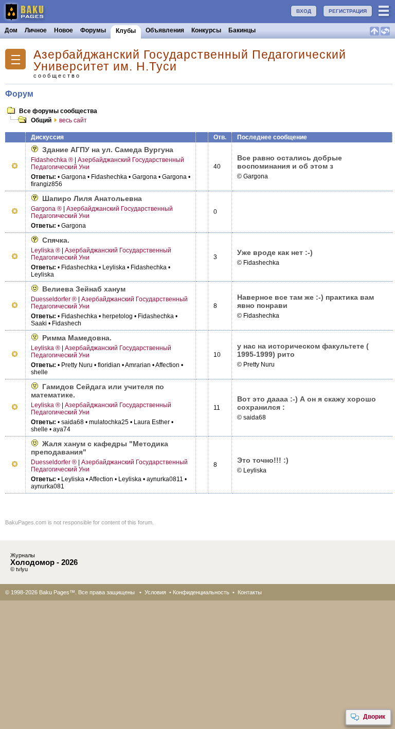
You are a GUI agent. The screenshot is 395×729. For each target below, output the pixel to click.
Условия (155, 592)
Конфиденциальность (201, 592)
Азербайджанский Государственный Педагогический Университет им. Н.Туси (189, 60)
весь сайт (73, 120)
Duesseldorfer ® (54, 299)
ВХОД (303, 11)
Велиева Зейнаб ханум (83, 289)
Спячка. (55, 240)
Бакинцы (242, 30)
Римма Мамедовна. (77, 338)
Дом (11, 30)
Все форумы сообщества (58, 111)
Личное (36, 30)
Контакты (250, 592)
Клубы (126, 30)
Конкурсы (206, 30)
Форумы (93, 30)
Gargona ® (46, 208)
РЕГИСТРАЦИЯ (348, 11)
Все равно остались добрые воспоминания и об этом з (289, 162)
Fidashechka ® (52, 159)
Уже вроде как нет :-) (275, 252)
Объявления (165, 30)
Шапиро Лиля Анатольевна (92, 198)
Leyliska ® (45, 250)
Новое (63, 30)
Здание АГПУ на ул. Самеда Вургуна (107, 149)
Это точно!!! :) (263, 460)
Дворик (374, 716)
